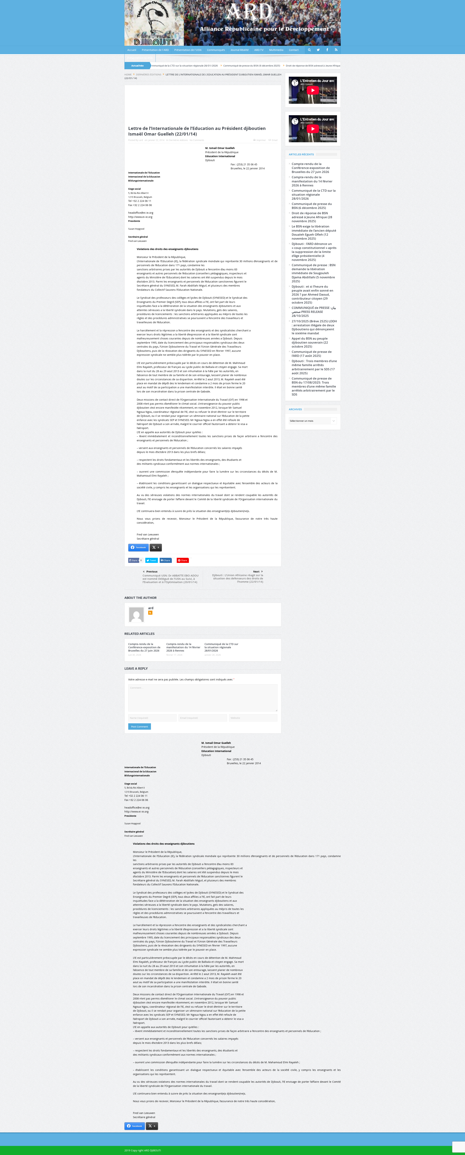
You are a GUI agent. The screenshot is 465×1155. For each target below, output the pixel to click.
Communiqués (216, 50)
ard (141, 140)
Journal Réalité (240, 50)
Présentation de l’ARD (155, 50)
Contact (294, 50)
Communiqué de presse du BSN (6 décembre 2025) (180, 65)
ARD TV (259, 50)
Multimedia (276, 50)
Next (256, 571)
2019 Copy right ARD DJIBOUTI (142, 1150)
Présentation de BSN (140, 58)
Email (275, 140)
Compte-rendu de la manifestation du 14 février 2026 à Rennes (183, 647)
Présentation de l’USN (187, 50)
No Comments (197, 140)
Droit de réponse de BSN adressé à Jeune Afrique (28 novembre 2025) (253, 65)
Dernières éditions (178, 140)
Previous (151, 571)
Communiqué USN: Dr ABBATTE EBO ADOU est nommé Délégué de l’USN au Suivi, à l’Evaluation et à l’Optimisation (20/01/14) (171, 579)
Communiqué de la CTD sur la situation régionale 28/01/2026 (221, 647)
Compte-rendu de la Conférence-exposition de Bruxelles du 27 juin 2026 (144, 647)
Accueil (131, 50)
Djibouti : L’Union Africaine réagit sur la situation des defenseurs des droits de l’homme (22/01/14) (237, 578)
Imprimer (261, 140)
